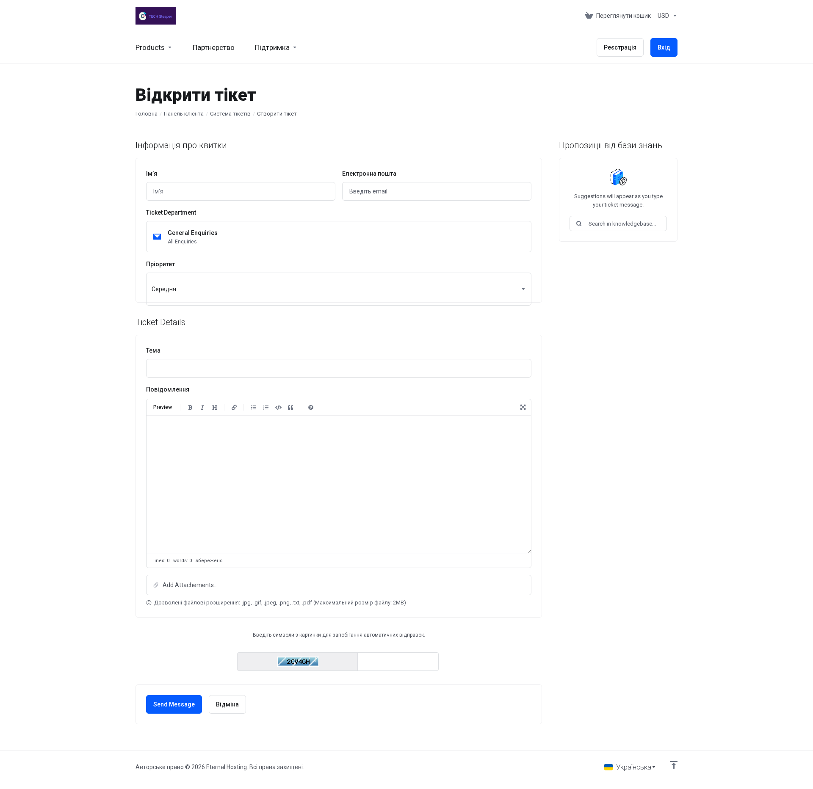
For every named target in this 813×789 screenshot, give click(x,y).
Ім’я (151, 173)
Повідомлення (167, 389)
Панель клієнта (184, 113)
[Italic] (202, 407)
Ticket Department (171, 212)
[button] (338, 585)
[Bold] (190, 407)
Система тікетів (230, 113)
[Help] (310, 407)
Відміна (227, 704)
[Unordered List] (253, 407)
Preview (162, 407)
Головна (147, 113)
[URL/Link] (234, 407)
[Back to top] (673, 765)
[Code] (278, 407)
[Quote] (290, 407)
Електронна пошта (369, 173)
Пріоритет (160, 264)
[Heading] (214, 407)
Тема (153, 350)
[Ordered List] (266, 407)
